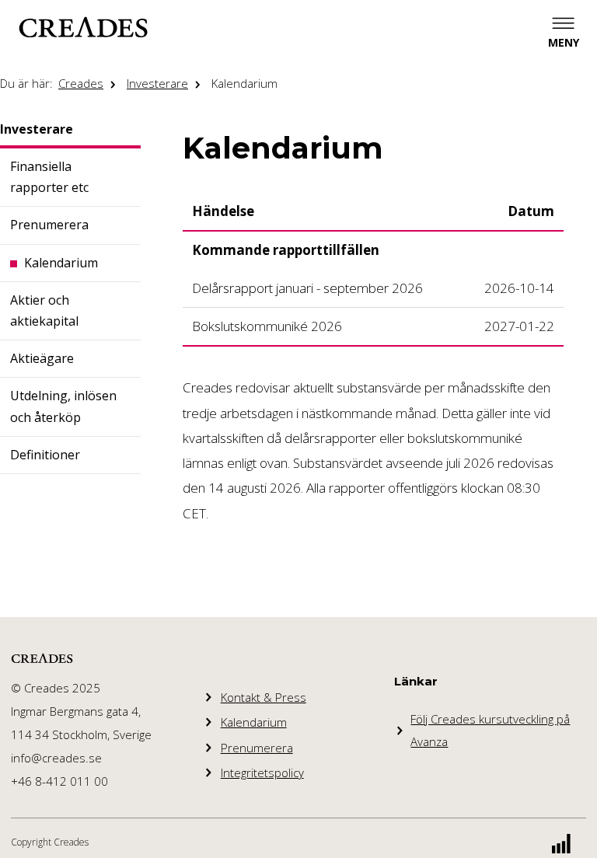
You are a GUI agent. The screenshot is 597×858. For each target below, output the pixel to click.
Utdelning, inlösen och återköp (63, 406)
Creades (80, 83)
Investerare (157, 83)
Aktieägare (42, 358)
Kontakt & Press (263, 697)
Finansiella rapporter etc (49, 177)
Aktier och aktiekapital (44, 310)
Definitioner (45, 454)
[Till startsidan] (83, 27)
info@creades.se (56, 758)
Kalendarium (244, 83)
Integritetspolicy (262, 772)
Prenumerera (49, 224)
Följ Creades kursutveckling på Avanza (490, 730)
